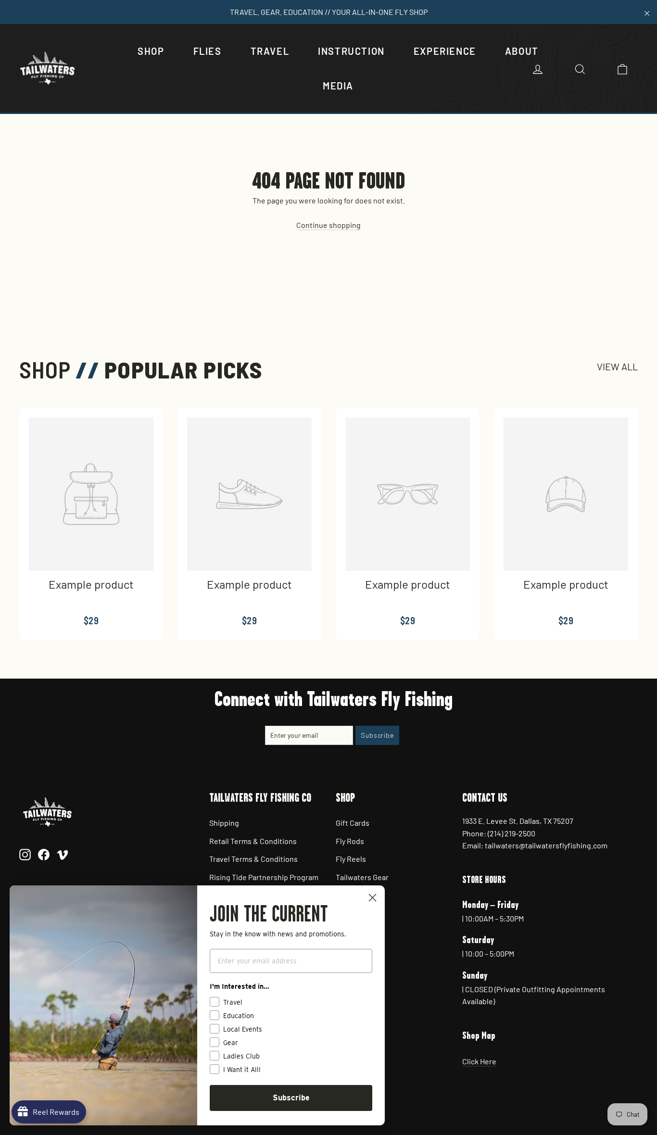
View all (617, 366)
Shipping (224, 822)
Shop (151, 51)
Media (338, 85)
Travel (270, 51)
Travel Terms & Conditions (253, 858)
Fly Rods (350, 840)
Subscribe (291, 1097)
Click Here (479, 1061)
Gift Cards (352, 822)
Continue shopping (328, 224)
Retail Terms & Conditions (253, 840)
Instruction (351, 51)
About (522, 51)
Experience (445, 51)
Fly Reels (351, 858)
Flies (207, 51)
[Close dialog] (372, 897)
